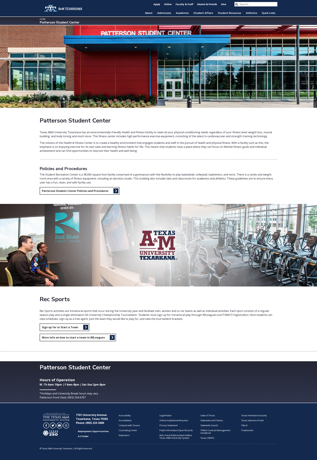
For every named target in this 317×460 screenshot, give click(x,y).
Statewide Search (209, 425)
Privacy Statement (168, 425)
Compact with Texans (129, 425)
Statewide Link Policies (211, 420)
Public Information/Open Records (176, 430)
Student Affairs (203, 13)
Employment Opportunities (93, 431)
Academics (182, 13)
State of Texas (207, 415)
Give (223, 4)
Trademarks (247, 430)
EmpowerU (124, 435)
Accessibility (125, 415)
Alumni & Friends (207, 4)
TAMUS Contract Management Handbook (215, 431)
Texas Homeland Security (254, 415)
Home (42, 19)
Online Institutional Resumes (173, 420)
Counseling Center (128, 430)
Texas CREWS (207, 437)
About (149, 13)
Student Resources (229, 13)
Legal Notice (165, 415)
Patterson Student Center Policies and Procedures (75, 191)
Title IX (244, 425)
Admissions (164, 13)
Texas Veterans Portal (252, 420)
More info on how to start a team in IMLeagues (73, 337)
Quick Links (268, 13)
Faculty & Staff (184, 4)
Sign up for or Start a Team (60, 327)
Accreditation (125, 420)
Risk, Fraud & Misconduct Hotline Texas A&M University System (175, 436)
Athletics (251, 13)
